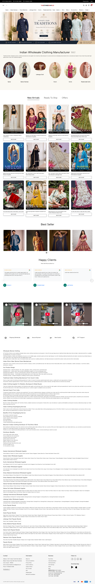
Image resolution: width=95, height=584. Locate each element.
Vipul (46, 516)
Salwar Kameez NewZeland (72, 486)
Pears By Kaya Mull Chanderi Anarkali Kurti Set (36, 212)
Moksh (84, 507)
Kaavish (61, 533)
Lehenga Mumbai (6, 501)
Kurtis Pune (32, 469)
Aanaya (13, 547)
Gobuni (83, 515)
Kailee (23, 507)
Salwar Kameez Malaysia (8, 486)
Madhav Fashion (13, 527)
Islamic (58, 10)
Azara (58, 526)
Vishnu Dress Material (51, 527)
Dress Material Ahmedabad (21, 481)
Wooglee (36, 509)
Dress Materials (23, 10)
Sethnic (60, 515)
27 (82, 130)
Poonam (13, 509)
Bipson (44, 526)
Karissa (17, 509)
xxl (33, 130)
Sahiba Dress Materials (72, 526)
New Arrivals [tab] (33, 98)
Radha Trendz (41, 539)
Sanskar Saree (31, 515)
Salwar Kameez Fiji (18, 486)
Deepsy (33, 527)
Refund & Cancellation (30, 574)
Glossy (66, 527)
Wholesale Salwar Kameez (8, 374)
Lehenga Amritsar (7, 502)
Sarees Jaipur (46, 458)
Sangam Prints (19, 515)
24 (75, 130)
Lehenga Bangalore (66, 501)
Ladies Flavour (49, 507)
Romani (37, 526)
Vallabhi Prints (84, 545)
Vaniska (72, 507)
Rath (43, 515)
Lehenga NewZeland (54, 496)
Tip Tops (74, 509)
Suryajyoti (18, 526)
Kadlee (4, 509)
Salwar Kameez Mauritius (60, 486)
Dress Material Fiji (17, 475)
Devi (66, 507)
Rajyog (45, 515)
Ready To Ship (50, 98)
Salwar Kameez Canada (27, 486)
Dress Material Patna (57, 479)
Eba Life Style (10, 535)
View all (72, 52)
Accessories (74, 10)
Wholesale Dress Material (8, 372)
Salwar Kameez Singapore (49, 486)
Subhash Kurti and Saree (16, 507)
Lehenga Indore (30, 501)
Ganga (78, 526)
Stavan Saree (55, 515)
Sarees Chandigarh (68, 458)
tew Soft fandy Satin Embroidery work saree (13, 211)
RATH (14, 545)
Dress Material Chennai (53, 481)
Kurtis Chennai (6, 470)
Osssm (44, 509)
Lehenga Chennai (22, 502)
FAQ (27, 570)
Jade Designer (48, 539)
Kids (63, 10)
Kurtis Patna (37, 469)
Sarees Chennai (13, 459)
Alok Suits (5, 526)
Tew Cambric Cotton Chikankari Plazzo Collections (12, 136)
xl (30, 130)
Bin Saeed (44, 527)
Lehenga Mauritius (45, 496)
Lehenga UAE (61, 496)
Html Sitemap (51, 564)
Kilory (55, 532)
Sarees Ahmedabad (77, 458)
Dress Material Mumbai (8, 479)
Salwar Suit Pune (41, 490)
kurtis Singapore (31, 464)
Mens (67, 10)
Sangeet (60, 545)
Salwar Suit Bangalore (74, 490)
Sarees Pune (33, 458)
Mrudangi (21, 509)
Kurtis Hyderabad (13, 469)
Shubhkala (11, 521)
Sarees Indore (27, 458)
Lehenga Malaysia (6, 496)
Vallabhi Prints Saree (7, 516)
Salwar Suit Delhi (25, 490)
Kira (36, 516)
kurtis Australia (24, 464)
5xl (43, 130)
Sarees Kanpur (52, 458)
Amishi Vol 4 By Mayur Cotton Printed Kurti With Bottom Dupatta (36, 136)
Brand (49, 566)
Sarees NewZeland (49, 453)
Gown (54, 10)
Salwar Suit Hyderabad (16, 490)
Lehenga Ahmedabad (84, 501)
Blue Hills (53, 509)
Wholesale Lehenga (7, 375)
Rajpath (39, 515)
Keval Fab (10, 539)
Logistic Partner (29, 566)
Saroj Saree (25, 515)
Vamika (4, 510)
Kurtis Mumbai (6, 469)
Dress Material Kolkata (42, 481)
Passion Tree (61, 507)
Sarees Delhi (21, 458)
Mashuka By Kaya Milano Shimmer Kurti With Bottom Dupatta (80, 174)
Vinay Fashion (6, 527)
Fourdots (5, 535)
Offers (65, 98)
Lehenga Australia (28, 496)
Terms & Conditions (30, 560)
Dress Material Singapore (48, 475)
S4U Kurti (18, 545)
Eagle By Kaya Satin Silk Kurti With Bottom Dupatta (58, 136)
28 (85, 130)
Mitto (67, 509)
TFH (75, 515)
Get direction (6, 569)
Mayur (13, 526)
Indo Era (25, 509)
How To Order (29, 568)
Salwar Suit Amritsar (18, 492)
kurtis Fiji (12, 464)
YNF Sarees (14, 516)
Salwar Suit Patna (49, 490)
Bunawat (50, 515)
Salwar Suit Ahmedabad (8, 492)
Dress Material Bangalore (86, 479)
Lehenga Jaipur (50, 501)
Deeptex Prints (19, 544)
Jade (64, 527)
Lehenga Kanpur (57, 501)
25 (77, 130)
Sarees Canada (19, 453)
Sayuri (10, 532)
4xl (40, 130)
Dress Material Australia (37, 475)
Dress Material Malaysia (8, 475)
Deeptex (76, 507)
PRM (31, 507)
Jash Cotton (32, 526)
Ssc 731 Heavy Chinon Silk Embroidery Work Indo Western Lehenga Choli (58, 174)
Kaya (69, 507)
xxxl (36, 130)
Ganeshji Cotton (63, 526)
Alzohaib (86, 533)
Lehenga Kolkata (14, 502)
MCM (70, 527)
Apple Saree (5, 515)
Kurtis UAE (53, 464)
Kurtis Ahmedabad (73, 469)
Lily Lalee (88, 507)
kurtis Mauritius (39, 464)
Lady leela (57, 544)
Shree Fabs (18, 533)
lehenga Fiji (13, 496)
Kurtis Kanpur (50, 469)
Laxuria (67, 545)
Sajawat (14, 532)
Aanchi (70, 545)
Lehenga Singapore (36, 496)
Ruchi (42, 516)
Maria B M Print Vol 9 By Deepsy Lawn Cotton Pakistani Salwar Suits (57, 212)
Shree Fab (5, 539)
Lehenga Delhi (23, 501)
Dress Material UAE (80, 475)
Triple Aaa (25, 527)
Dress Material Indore (38, 479)
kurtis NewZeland (46, 464)
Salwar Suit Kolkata (27, 492)
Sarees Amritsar (84, 458)
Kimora (68, 532)
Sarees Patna (39, 458)
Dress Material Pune (48, 479)
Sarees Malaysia (6, 453)
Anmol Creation (70, 515)
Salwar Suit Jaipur (57, 490)
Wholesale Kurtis (6, 371)
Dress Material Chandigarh (9, 481)
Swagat (30, 532)
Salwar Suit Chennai (35, 492)
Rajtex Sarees (6, 544)
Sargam (43, 532)
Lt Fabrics (64, 515)
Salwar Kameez (13, 10)
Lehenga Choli (32, 10)
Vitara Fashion (55, 507)
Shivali (88, 509)
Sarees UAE (56, 453)
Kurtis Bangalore (57, 469)
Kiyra (19, 516)
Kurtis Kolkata (87, 469)
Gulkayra (23, 532)
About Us (28, 558)
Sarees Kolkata (6, 459)
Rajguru (74, 545)
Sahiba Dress (35, 532)
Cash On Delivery (29, 564)
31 (89, 130)
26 (80, 130)
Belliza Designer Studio (74, 533)
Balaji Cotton (59, 527)
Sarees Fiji (13, 453)
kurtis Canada (17, 464)
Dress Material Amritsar (32, 481)
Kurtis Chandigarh (65, 469)
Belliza (40, 526)
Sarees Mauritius (41, 453)
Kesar (19, 521)
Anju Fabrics (83, 509)
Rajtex (36, 515)
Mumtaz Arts (87, 532)
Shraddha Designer (17, 539)
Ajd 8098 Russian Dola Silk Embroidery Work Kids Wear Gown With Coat (80, 136)
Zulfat (73, 527)
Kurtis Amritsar (81, 469)
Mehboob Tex (73, 532)
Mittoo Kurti (51, 545)
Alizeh (39, 507)
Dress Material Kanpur (76, 479)
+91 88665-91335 (10, 566)
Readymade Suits (47, 10)
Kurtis (39, 10)
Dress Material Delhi (29, 479)
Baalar (81, 526)
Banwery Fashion (24, 533)
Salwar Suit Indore (33, 490)
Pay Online (50, 558)
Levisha (54, 526)
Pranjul (21, 526)
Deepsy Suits (63, 532)
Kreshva (78, 545)
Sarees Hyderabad (14, 458)
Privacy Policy (29, 562)
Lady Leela (49, 509)
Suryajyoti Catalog (27, 544)
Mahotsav (79, 515)
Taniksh (4, 507)
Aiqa (52, 532)
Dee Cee (43, 507)
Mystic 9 (58, 509)
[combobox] (5, 5)
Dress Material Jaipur (66, 479)
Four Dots (36, 533)
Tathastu (16, 521)
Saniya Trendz (56, 533)
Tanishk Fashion (45, 533)
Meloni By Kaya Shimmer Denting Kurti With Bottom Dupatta (13, 174)
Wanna (32, 509)
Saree (6, 10)
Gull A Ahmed (38, 527)
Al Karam (13, 533)
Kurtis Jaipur (43, 469)
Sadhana (85, 526)
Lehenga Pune (37, 501)
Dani (47, 532)
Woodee (80, 507)
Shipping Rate (29, 572)
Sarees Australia (26, 453)
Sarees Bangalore (59, 458)
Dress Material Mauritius (59, 475)
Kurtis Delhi (20, 469)
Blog (49, 568)
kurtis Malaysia (6, 464)
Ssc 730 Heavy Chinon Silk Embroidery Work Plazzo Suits (35, 174)
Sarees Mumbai (6, 458)
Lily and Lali (63, 509)
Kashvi (39, 516)
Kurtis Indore (26, 469)
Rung (70, 509)
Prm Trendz (19, 527)
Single (86, 10)
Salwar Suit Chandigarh (84, 490)
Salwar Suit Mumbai (7, 490)
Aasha (32, 539)
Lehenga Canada (20, 496)
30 (87, 130)
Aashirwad (18, 532)
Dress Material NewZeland (70, 475)
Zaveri (15, 535)
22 (72, 130)
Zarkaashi (23, 516)
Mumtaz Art (26, 526)
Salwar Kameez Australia (38, 486)
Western (81, 10)
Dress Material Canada (26, 475)
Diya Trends (34, 507)
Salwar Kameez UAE (82, 486)
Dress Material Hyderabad (19, 479)
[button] (46, 252)
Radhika (8, 507)
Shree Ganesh (78, 527)
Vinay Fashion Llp (80, 532)
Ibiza (40, 532)
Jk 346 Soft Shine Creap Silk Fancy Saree (80, 211)
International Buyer (52, 560)
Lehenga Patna (44, 501)
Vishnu (88, 545)
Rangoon (27, 507)
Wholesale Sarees (7, 369)
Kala (51, 526)
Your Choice (5, 532)
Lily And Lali (61, 544)
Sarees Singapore (33, 453)
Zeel (7, 521)
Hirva (29, 509)
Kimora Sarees (32, 516)
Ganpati (29, 527)
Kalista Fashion (12, 515)
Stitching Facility (51, 562)
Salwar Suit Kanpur (65, 490)
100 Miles (9, 509)
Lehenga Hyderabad (15, 501)
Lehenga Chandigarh (74, 501)
